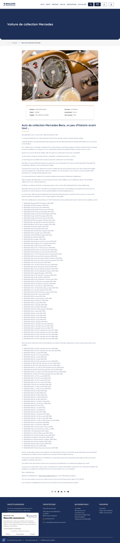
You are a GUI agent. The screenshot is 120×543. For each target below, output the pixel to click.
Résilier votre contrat (105, 512)
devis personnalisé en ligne (47, 476)
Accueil (14, 43)
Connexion (102, 508)
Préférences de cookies (48, 540)
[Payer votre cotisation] (97, 4)
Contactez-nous (79, 512)
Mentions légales (80, 517)
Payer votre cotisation (106, 510)
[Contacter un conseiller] (90, 4)
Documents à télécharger (82, 515)
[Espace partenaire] (111, 4)
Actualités (78, 508)
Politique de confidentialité (83, 519)
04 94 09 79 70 (50, 519)
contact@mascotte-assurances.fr (56, 522)
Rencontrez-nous (80, 510)
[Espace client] (104, 4)
